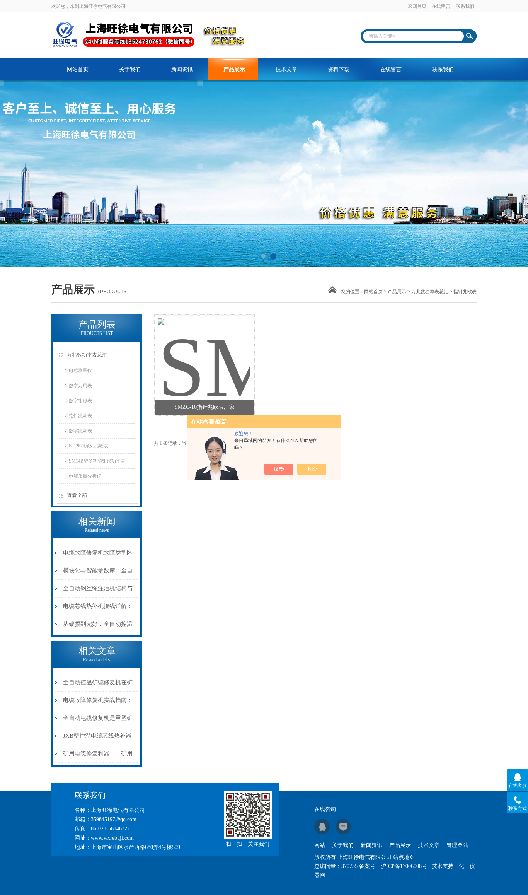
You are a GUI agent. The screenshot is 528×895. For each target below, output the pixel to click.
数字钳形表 (80, 400)
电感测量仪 (80, 370)
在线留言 (441, 6)
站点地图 (404, 857)
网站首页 (78, 69)
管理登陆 (457, 845)
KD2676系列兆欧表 (88, 446)
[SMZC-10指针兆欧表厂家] (204, 348)
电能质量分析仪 (85, 476)
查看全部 (77, 495)
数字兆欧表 (80, 431)
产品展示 (234, 69)
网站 (319, 845)
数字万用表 (80, 385)
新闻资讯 (182, 69)
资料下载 (338, 69)
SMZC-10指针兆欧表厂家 (205, 407)
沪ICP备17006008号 (404, 866)
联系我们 (465, 6)
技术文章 (286, 69)
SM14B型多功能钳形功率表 (97, 461)
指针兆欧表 (80, 415)
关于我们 (130, 69)
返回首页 (417, 6)
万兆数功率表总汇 (429, 291)
